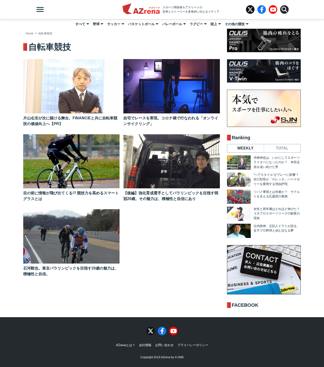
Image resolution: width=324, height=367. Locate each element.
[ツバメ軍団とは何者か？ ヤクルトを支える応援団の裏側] (239, 197)
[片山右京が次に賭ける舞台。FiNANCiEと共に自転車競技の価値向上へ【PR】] (71, 86)
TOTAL (282, 148)
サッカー (113, 24)
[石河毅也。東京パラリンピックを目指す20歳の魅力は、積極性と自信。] (71, 236)
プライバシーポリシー (192, 345)
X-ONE (179, 357)
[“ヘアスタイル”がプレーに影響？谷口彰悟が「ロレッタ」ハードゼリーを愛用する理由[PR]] (239, 179)
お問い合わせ (164, 345)
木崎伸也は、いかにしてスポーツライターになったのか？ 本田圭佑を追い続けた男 (277, 162)
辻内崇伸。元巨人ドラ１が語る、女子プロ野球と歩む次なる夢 (277, 228)
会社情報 (145, 345)
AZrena (141, 9)
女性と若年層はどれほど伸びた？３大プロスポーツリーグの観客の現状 (277, 213)
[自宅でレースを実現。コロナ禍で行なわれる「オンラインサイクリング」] (171, 86)
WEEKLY (245, 148)
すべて (80, 24)
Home (29, 33)
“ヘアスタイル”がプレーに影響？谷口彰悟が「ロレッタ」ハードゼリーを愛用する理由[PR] (277, 179)
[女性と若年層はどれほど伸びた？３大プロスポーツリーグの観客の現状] (239, 214)
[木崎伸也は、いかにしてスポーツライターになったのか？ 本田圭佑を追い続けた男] (239, 162)
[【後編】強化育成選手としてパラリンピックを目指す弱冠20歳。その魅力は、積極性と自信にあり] (171, 161)
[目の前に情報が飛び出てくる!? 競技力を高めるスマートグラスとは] (71, 161)
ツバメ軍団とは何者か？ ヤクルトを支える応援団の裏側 (277, 194)
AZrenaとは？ (125, 345)
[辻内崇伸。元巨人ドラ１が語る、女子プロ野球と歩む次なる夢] (239, 231)
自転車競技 (45, 33)
